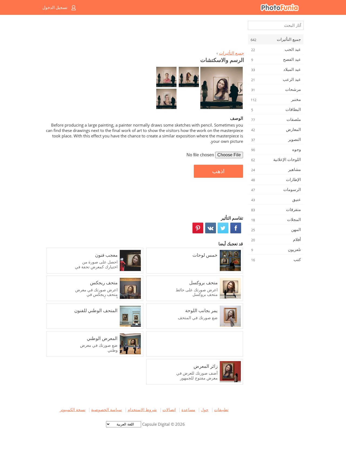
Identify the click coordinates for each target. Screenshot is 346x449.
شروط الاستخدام (142, 409)
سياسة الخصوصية (106, 409)
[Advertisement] (144, 34)
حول (204, 409)
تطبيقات (221, 409)
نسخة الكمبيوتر (72, 409)
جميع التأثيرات (231, 53)
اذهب (218, 171)
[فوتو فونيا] (195, 7)
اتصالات (169, 409)
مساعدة (188, 409)
